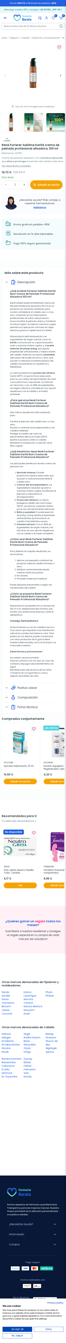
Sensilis (6, 995)
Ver (20, 885)
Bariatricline (9, 1062)
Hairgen (6, 1037)
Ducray (28, 1058)
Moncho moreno (28, 1001)
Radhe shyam (32, 1037)
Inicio (4, 37)
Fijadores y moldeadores (46, 37)
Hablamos (39, 207)
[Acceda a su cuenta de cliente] (46, 18)
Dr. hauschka (9, 1076)
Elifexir (27, 1062)
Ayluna (50, 1052)
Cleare (6, 1010)
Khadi (5, 1052)
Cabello (25, 37)
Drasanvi (51, 1037)
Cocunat (7, 1013)
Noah (27, 1013)
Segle (27, 1034)
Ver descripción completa (16, 165)
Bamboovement (11, 1058)
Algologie (51, 1048)
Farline (27, 1066)
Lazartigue (30, 995)
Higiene (14, 37)
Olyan (27, 1048)
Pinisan (50, 995)
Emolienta (8, 1041)
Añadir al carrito (49, 185)
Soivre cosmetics (8, 1001)
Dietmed (7, 1073)
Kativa (27, 992)
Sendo (5, 992)
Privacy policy (55, 1302)
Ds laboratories (11, 1044)
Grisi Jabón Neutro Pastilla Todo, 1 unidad (19, 871)
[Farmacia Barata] (22, 17)
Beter (27, 1041)
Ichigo (27, 1052)
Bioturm (6, 1006)
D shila (5, 1069)
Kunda (27, 1076)
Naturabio (30, 1044)
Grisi (26, 1073)
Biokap (50, 1034)
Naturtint (29, 1010)
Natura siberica (33, 1006)
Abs (48, 1044)
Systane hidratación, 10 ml (19, 766)
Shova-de (52, 1041)
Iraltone (6, 1034)
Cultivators (8, 1066)
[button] (61, 18)
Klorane (6, 1048)
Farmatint (30, 1069)
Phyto (49, 992)
